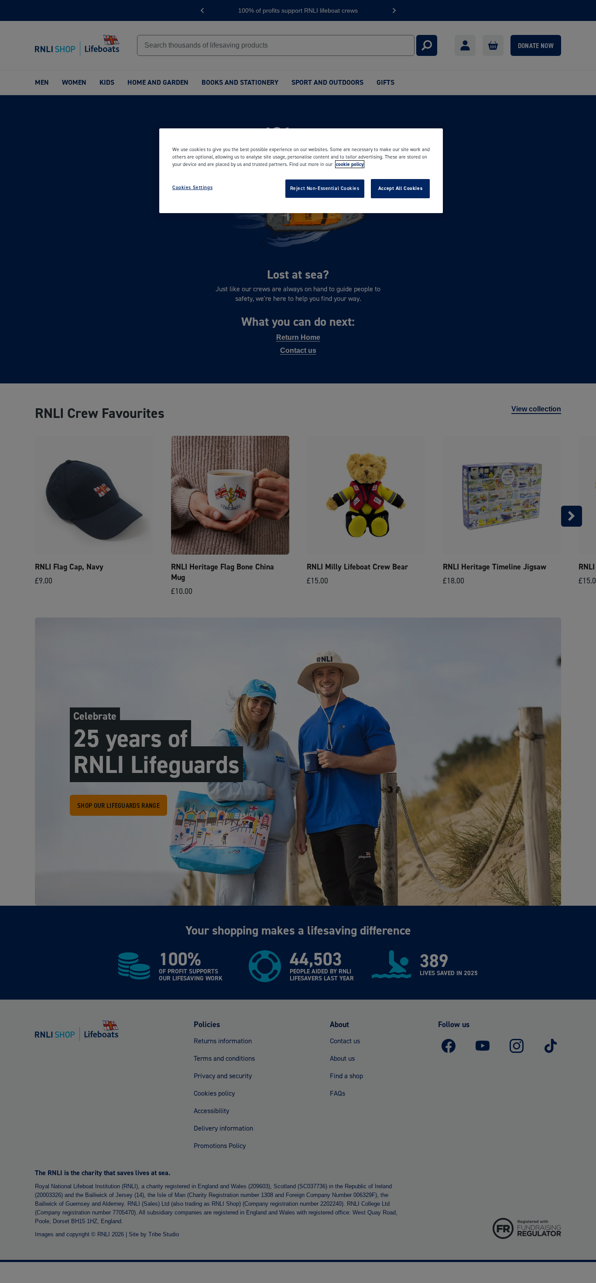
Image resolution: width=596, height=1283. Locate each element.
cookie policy (349, 164)
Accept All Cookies (400, 188)
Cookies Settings (192, 187)
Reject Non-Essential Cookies (325, 188)
